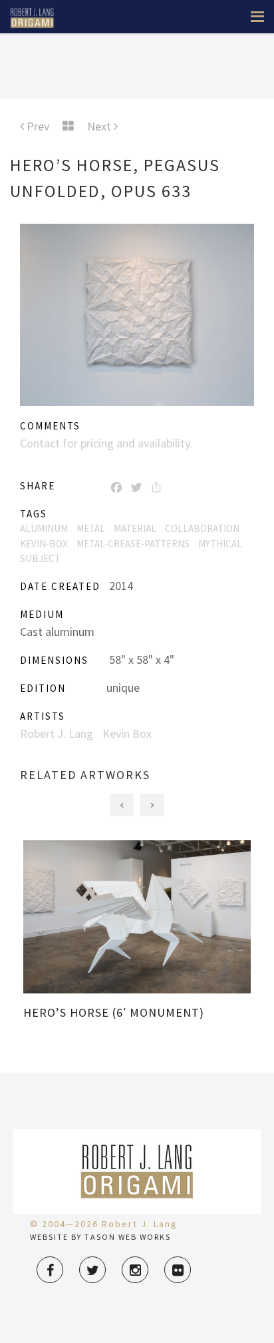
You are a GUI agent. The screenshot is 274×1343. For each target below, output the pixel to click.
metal (90, 528)
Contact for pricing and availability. (106, 443)
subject (40, 558)
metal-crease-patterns (133, 543)
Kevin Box (127, 733)
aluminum (44, 528)
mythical (220, 543)
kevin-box (44, 543)
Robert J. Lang (56, 733)
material (135, 528)
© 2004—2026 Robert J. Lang (104, 1224)
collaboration (202, 528)
